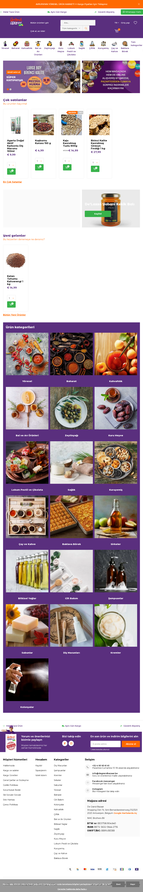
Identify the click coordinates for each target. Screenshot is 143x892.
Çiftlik (56, 814)
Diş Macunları (71, 652)
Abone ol (131, 744)
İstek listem (41, 775)
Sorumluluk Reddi (11, 790)
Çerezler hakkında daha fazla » (72, 889)
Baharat (71, 381)
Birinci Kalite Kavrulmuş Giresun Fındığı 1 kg (99, 144)
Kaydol (38, 765)
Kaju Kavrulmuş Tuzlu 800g (70, 143)
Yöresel (27, 381)
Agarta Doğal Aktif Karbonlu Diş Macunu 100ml (15, 145)
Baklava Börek (71, 544)
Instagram (71, 743)
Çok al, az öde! (37, 31)
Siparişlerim (41, 770)
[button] (8, 89)
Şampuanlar (115, 598)
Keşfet (111, 208)
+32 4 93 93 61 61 (100, 765)
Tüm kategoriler (136, 44)
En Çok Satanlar (12, 182)
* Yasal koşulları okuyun (99, 749)
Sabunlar (27, 652)
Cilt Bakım (71, 598)
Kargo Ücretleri (10, 775)
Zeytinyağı (71, 435)
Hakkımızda (9, 765)
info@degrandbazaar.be (105, 773)
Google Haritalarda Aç (125, 813)
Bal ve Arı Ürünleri (27, 435)
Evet (118, 884)
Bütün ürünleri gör (39, 23)
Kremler (116, 652)
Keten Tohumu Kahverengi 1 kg (15, 280)
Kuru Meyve (115, 435)
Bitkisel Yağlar (27, 598)
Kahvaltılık (115, 381)
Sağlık (71, 490)
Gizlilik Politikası (10, 785)
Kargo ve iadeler (11, 770)
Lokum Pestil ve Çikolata (27, 490)
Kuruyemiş (115, 490)
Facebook (64, 743)
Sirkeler (116, 544)
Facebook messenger (103, 781)
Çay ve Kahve (27, 544)
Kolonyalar (27, 707)
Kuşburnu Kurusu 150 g (43, 142)
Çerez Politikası (10, 804)
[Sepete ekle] (11, 171)
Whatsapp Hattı (133, 12)
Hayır (132, 884)
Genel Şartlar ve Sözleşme (16, 780)
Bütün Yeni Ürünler (14, 315)
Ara (86, 28)
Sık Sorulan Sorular (12, 795)
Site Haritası (9, 799)
